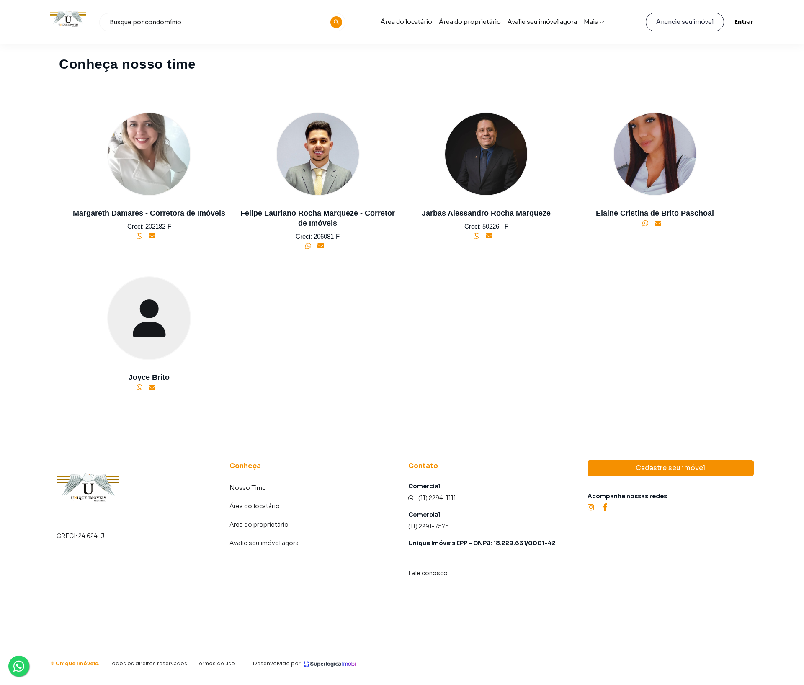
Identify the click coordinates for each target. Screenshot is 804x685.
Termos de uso (215, 663)
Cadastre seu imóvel (670, 468)
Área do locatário (406, 22)
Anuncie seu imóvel (685, 22)
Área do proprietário (470, 22)
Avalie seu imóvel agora (542, 22)
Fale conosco (428, 573)
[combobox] (222, 22)
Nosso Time (247, 488)
